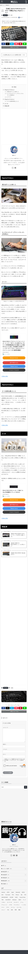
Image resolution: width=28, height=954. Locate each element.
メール (5, 749)
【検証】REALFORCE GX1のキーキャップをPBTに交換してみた (18, 535)
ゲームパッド (4, 904)
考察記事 (5, 15)
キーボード (16, 902)
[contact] (17, 855)
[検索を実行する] (25, 787)
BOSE (23, 892)
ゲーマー (9, 97)
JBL (21, 894)
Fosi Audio (7, 894)
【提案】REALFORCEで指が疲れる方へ (18, 553)
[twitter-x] (13, 168)
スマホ (10, 904)
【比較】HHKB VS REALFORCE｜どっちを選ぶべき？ (18, 544)
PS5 (25, 894)
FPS (13, 894)
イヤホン (3, 902)
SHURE (11, 897)
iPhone (17, 894)
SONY (16, 897)
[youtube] (15, 168)
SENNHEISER (4, 897)
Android (3, 892)
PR (4, 865)
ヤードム (13, 907)
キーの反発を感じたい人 (13, 101)
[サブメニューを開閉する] (25, 869)
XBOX (19, 899)
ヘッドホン (23, 904)
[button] (3, 44)
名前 (4, 744)
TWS (2, 899)
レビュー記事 (7, 868)
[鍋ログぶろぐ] (14, 2)
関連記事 (7, 106)
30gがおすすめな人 (9, 89)
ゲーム (21, 902)
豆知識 (5, 883)
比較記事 (6, 874)
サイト (4, 754)
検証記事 (6, 871)
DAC (2, 894)
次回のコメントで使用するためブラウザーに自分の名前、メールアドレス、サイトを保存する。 (15, 760)
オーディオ (9, 902)
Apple (12, 892)
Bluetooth (18, 892)
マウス (7, 907)
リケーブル (19, 907)
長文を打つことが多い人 (13, 91)
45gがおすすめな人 (9, 99)
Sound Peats (22, 897)
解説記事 (6, 880)
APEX (8, 892)
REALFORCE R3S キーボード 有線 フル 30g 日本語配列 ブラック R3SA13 (13, 491)
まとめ (6, 103)
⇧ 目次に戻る (4, 376)
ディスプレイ (17, 904)
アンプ (24, 899)
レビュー (3, 909)
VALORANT (8, 899)
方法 (8, 909)
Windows (14, 899)
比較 (11, 15)
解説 (19, 909)
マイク (2, 907)
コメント (5, 727)
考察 (16, 909)
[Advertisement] (14, 127)
